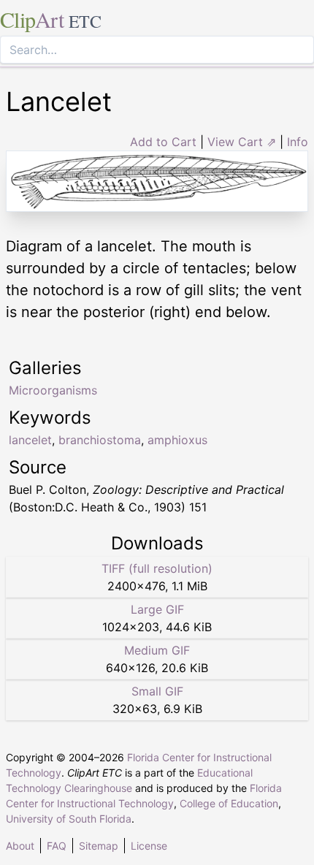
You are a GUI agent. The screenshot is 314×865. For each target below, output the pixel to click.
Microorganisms (53, 390)
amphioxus (177, 439)
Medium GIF (157, 650)
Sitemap (98, 845)
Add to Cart (163, 141)
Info (297, 141)
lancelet (30, 439)
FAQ (56, 845)
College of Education (229, 803)
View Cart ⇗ (241, 141)
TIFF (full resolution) (157, 568)
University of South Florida (68, 818)
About (20, 845)
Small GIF (157, 691)
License (149, 845)
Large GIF (157, 609)
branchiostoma (99, 439)
